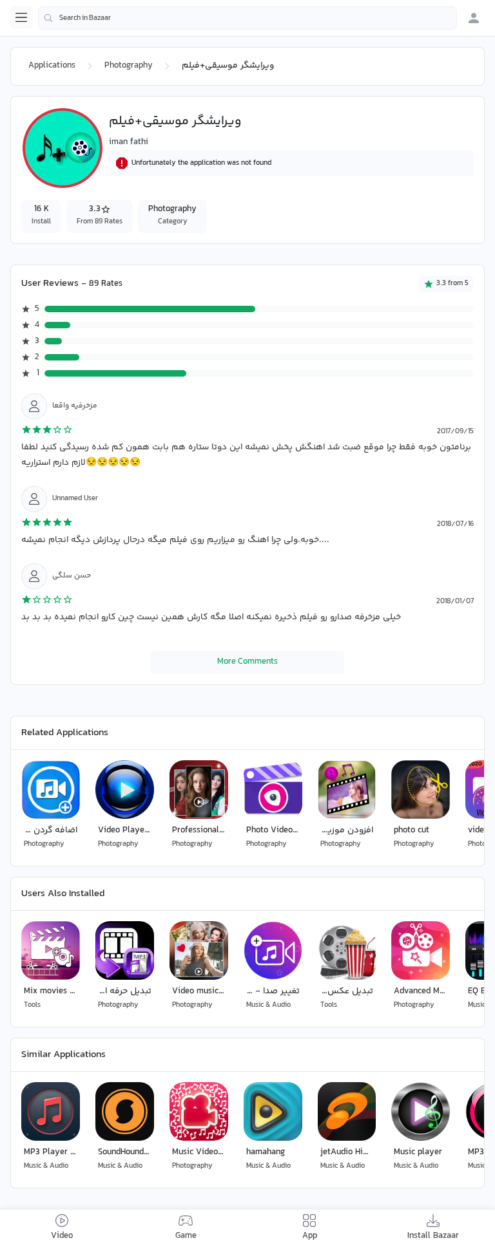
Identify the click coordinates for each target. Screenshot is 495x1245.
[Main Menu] (21, 17)
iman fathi (128, 142)
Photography (128, 66)
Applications (51, 66)
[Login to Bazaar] (473, 18)
